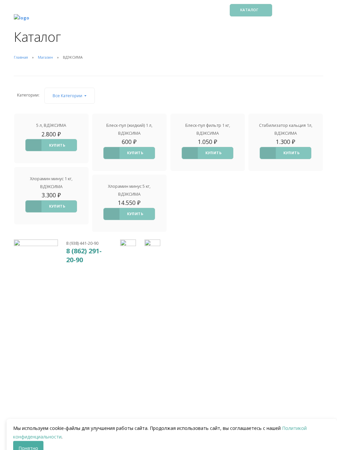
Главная (21, 57)
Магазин (45, 57)
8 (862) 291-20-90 (84, 255)
